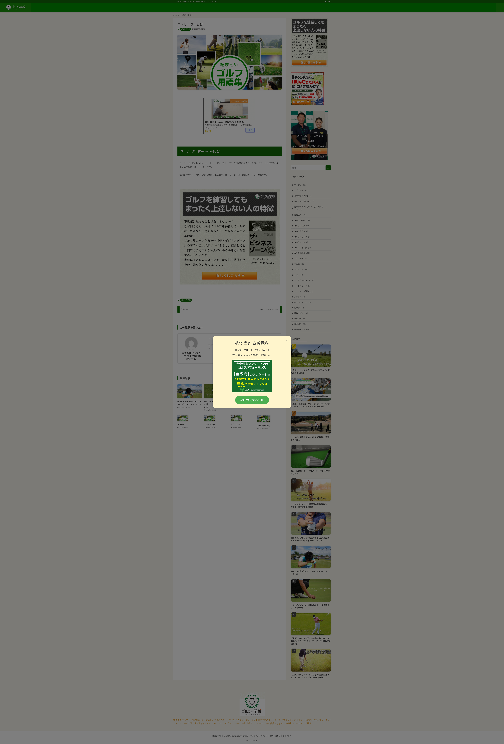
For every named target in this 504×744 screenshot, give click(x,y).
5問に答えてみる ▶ (252, 400)
